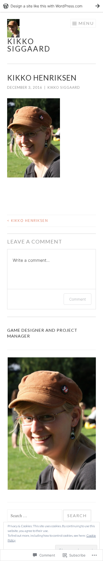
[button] (51, 423)
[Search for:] (35, 516)
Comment (77, 299)
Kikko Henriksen (27, 220)
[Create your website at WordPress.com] (51, 6)
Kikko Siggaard (28, 45)
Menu (86, 23)
